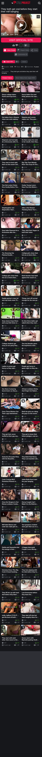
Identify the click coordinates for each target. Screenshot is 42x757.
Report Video (25, 50)
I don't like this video (16, 45)
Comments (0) (22, 54)
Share (36, 50)
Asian (24, 61)
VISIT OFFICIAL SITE (21, 40)
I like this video (13, 45)
